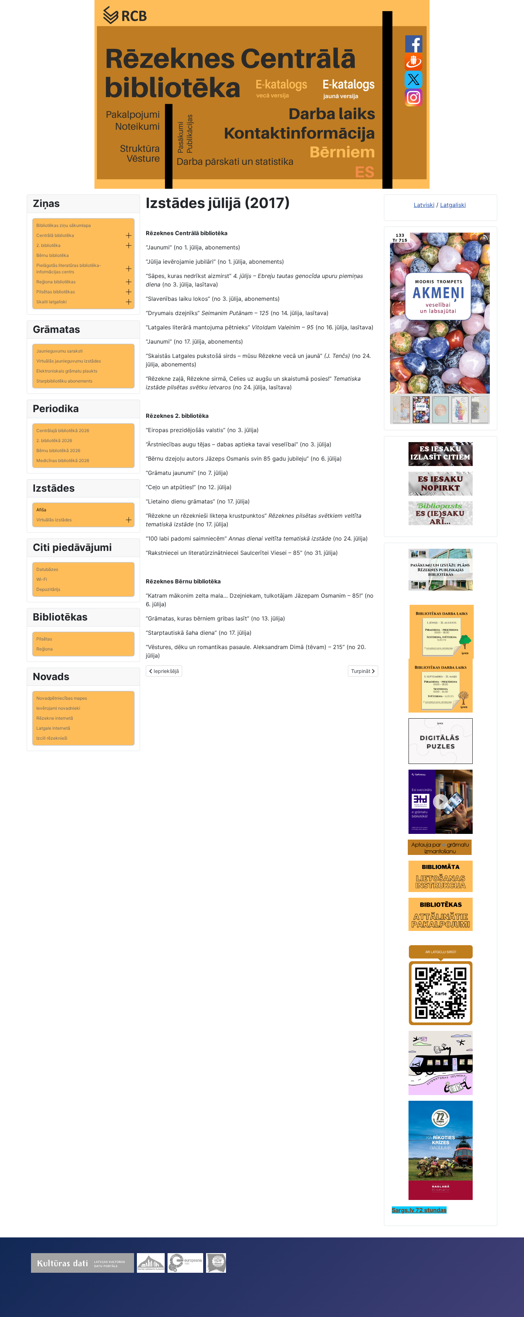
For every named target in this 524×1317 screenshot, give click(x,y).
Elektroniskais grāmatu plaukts (66, 371)
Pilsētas (44, 639)
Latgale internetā (53, 728)
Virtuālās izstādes (54, 519)
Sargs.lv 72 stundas (419, 1210)
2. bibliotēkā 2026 (54, 440)
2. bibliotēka (48, 245)
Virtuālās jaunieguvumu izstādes (68, 361)
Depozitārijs (48, 589)
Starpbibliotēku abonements (64, 381)
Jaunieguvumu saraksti (59, 351)
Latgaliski (453, 204)
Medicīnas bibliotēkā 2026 (62, 460)
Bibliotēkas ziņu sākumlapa (63, 225)
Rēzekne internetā (54, 718)
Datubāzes (47, 569)
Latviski (424, 204)
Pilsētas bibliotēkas (55, 291)
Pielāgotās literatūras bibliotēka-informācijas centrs (68, 268)
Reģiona (44, 649)
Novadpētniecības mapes (61, 698)
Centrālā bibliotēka (55, 235)
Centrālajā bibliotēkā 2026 (62, 430)
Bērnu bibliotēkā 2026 (58, 450)
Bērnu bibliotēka (52, 255)
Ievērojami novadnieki (58, 708)
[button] (128, 235)
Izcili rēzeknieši (51, 738)
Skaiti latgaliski (51, 301)
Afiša (41, 509)
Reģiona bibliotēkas (56, 281)
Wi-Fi (41, 579)
